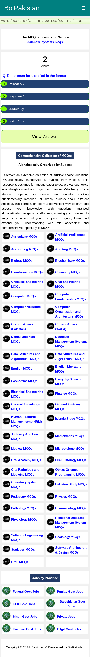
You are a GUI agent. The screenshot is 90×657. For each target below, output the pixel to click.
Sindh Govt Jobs (24, 616)
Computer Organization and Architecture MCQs (69, 311)
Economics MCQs (24, 381)
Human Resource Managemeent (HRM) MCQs (26, 421)
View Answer (45, 136)
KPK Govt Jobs (23, 604)
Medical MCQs (21, 448)
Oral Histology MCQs (70, 460)
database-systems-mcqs (45, 42)
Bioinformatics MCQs (27, 272)
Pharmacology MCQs (70, 508)
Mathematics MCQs (69, 436)
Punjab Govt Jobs (69, 591)
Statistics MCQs (23, 549)
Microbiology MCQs (70, 448)
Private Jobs (65, 616)
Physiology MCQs (24, 519)
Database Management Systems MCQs (71, 341)
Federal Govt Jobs (25, 591)
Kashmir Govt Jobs (26, 629)
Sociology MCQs (67, 537)
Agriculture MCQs (24, 236)
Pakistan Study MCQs (71, 484)
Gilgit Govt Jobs (68, 629)
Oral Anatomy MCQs (26, 460)
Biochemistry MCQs (70, 260)
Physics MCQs (66, 496)
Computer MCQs (23, 296)
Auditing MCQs (66, 249)
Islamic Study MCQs (70, 418)
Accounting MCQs (24, 249)
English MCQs (21, 368)
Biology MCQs (21, 260)
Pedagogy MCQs (23, 496)
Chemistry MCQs (67, 272)
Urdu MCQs (19, 562)
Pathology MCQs (23, 508)
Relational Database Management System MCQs (70, 522)
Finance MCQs (66, 393)
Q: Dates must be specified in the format (34, 76)
